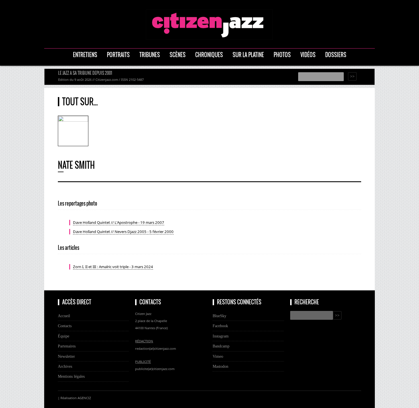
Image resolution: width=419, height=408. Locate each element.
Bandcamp (221, 346)
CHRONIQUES (209, 54)
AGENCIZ (84, 398)
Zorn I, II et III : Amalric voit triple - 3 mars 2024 (113, 266)
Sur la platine (248, 54)
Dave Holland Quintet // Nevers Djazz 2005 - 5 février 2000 (123, 231)
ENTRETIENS (85, 54)
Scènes (178, 54)
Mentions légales (71, 376)
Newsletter (66, 356)
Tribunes (149, 54)
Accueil (64, 315)
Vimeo (218, 356)
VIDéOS (308, 54)
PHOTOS (282, 54)
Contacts (65, 325)
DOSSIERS (335, 54)
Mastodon (220, 366)
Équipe (63, 336)
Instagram (221, 336)
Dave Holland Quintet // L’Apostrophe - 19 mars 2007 (118, 222)
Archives (65, 366)
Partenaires (67, 346)
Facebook (220, 325)
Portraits (118, 54)
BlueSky (219, 315)
